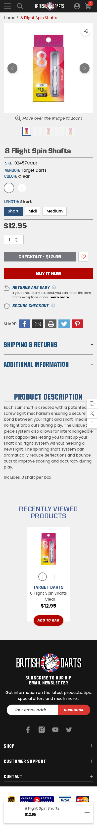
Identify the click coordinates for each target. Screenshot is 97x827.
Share (86, 31)
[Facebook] (28, 729)
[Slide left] (12, 68)
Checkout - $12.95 (39, 256)
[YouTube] (55, 729)
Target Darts (34, 170)
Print (50, 323)
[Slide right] (85, 68)
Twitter (64, 323)
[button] (20, 6)
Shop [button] (9, 746)
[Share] (86, 31)
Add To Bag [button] (48, 620)
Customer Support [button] (25, 761)
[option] (48, 68)
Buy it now (48, 273)
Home (9, 18)
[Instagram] (41, 729)
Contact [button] (13, 776)
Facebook (24, 323)
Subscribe (74, 710)
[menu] (7, 6)
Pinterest (77, 323)
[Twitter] (69, 729)
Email (37, 323)
